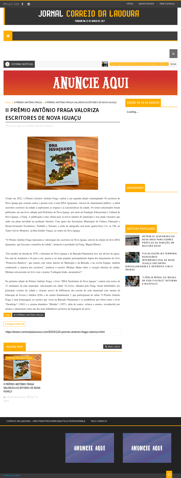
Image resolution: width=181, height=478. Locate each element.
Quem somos (146, 3)
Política (115, 44)
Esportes (80, 44)
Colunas (29, 44)
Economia (132, 44)
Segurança (98, 44)
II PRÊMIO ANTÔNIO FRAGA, (39, 125)
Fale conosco (167, 3)
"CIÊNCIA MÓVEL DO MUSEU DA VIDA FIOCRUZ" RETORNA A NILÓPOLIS (159, 280)
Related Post (14, 346)
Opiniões (48, 44)
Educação (12, 53)
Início (130, 3)
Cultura (63, 44)
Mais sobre (114, 346)
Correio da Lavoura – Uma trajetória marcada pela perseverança (45, 421)
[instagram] (28, 4)
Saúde (147, 44)
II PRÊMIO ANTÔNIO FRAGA (28, 102)
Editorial (12, 44)
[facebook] (22, 4)
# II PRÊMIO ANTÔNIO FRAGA (28, 314)
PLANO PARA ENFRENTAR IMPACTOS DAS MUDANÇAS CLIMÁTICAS (131, 64)
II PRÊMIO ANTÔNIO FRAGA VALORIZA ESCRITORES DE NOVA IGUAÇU (22, 388)
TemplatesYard (12, 476)
